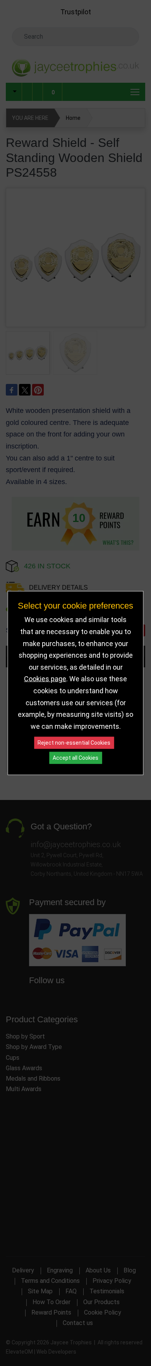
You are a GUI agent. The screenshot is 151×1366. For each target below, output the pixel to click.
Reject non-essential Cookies (74, 743)
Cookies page (45, 679)
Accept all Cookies (75, 758)
